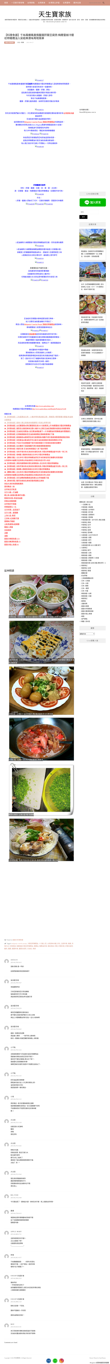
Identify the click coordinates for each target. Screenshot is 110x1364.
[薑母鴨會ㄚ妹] (16, 489)
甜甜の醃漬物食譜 (87, 611)
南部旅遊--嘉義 (86, 555)
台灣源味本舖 (51, 943)
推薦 (69, 943)
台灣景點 (31, 3)
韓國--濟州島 (85, 621)
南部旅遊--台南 (86, 553)
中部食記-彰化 (86, 527)
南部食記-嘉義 (86, 570)
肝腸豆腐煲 (69, 946)
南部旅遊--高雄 (86, 560)
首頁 (6, 3)
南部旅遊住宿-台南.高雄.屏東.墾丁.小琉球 (95, 563)
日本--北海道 (85, 581)
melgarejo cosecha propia (19, 943)
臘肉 (5, 948)
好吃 (58, 943)
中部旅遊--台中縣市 (87, 509)
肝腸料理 (61, 946)
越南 (82, 616)
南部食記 (84, 565)
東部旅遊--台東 (86, 593)
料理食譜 (13, 946)
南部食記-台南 (86, 568)
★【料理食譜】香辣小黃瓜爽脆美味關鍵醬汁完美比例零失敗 (27, 423)
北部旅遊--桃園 (86, 542)
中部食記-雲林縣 (86, 532)
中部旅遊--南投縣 (87, 507)
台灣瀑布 (66, 3)
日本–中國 (84, 591)
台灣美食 (41, 3)
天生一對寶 (20, 42)
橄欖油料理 (43, 946)
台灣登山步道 (54, 3)
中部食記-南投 (86, 522)
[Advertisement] (39, 62)
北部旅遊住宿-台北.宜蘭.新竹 (91, 545)
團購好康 (84, 573)
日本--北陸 (84, 583)
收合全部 (90, 502)
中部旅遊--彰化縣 (87, 512)
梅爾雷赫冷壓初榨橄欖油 (25, 946)
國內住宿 (77, 3)
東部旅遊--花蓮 (86, 596)
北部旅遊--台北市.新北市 (89, 535)
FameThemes (102, 1358)
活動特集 (84, 603)
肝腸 (56, 946)
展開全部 (82, 502)
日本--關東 (84, 586)
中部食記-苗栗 (86, 530)
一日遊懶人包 (85, 504)
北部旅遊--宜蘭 (86, 537)
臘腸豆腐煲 (22, 948)
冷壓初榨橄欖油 (33, 943)
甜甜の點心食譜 (86, 614)
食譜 (34, 948)
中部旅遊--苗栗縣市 (87, 515)
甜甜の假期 (85, 606)
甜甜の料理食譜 (9, 42)
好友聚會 (84, 575)
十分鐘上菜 (43, 943)
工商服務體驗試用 (87, 578)
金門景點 (84, 619)
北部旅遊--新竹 (86, 540)
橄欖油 (36, 946)
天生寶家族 (55, 14)
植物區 (83, 601)
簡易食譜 (51, 946)
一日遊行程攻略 (17, 3)
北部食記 (84, 547)
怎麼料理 (64, 943)
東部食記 (84, 598)
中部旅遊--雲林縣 (87, 517)
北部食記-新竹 (86, 550)
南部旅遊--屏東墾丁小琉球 (90, 558)
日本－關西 (85, 588)
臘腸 (9, 948)
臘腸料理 (15, 948)
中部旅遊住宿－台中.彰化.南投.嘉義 (93, 520)
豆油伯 (29, 948)
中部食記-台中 (86, 525)
